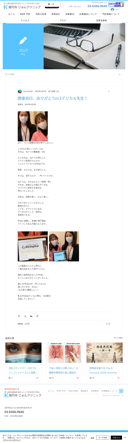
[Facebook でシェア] (19, 316)
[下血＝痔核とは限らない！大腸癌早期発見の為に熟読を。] (64, 353)
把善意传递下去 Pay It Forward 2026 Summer (103, 370)
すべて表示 (118, 338)
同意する (116, 437)
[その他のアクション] (108, 91)
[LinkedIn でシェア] (31, 316)
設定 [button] (92, 437)
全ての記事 (9, 74)
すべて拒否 (102, 437)
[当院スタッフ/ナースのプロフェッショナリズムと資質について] (23, 353)
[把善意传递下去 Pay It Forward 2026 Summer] (104, 353)
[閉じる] (125, 437)
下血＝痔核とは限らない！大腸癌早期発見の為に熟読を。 (63, 370)
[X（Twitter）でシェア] (25, 316)
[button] (119, 74)
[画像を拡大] (33, 126)
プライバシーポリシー (11, 440)
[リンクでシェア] (37, 316)
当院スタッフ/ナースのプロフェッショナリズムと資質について (23, 371)
